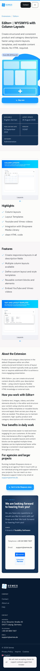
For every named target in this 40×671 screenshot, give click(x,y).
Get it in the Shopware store (21, 487)
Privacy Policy (7, 651)
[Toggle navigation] (35, 5)
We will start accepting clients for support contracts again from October (21, 662)
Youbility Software (22, 530)
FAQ (3, 607)
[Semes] (7, 5)
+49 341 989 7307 (24, 541)
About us (5, 603)
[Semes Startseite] (10, 586)
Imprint (18, 651)
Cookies (26, 651)
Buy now (21, 100)
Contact (26, 5)
